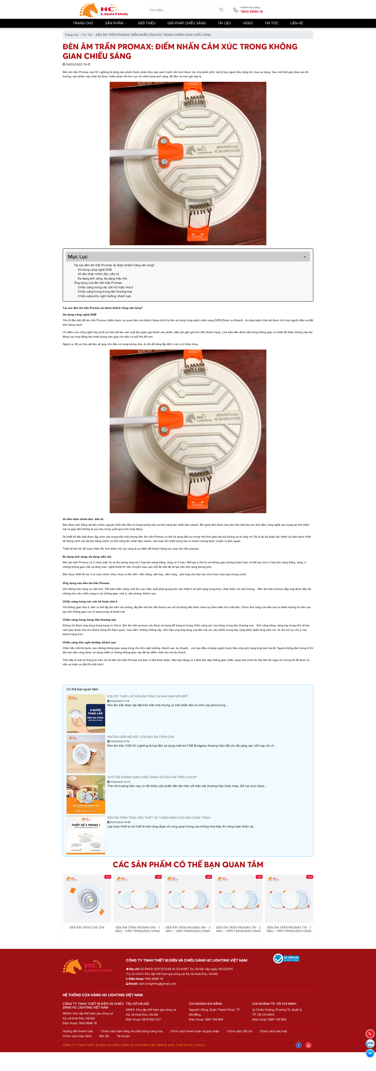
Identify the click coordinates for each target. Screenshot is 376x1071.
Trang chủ (83, 23)
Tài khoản (123, 1036)
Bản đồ (104, 1036)
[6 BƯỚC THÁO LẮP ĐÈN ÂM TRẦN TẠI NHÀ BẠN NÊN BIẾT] (85, 713)
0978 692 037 (151, 1019)
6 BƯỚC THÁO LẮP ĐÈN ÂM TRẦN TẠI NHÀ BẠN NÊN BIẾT (147, 696)
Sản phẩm (114, 23)
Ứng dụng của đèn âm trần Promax (98, 283)
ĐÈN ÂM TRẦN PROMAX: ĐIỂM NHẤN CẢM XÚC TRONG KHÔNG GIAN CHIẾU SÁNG (153, 35)
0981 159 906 (214, 1019)
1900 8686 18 (87, 1023)
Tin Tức (271, 23)
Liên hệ (296, 23)
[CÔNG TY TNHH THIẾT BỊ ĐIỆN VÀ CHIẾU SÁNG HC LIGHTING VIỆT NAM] (103, 10)
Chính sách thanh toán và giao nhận (194, 1031)
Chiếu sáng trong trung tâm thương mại (105, 291)
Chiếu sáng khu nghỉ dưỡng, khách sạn (104, 296)
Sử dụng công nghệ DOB (95, 269)
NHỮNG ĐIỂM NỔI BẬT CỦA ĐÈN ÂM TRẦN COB (140, 737)
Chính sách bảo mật (273, 1031)
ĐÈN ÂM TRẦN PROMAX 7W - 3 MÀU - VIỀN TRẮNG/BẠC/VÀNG (238, 929)
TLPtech (199, 1045)
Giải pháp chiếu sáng (186, 23)
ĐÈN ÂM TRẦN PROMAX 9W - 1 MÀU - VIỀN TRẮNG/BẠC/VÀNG (137, 929)
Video (248, 23)
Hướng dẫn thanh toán (78, 1031)
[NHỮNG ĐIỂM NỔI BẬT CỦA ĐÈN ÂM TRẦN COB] (85, 754)
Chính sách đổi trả (239, 1031)
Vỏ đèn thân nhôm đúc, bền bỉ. (99, 274)
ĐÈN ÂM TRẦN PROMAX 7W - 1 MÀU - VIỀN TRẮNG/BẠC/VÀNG (289, 929)
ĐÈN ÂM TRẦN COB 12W (87, 927)
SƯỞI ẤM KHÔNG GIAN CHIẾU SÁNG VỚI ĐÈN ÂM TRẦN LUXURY (152, 777)
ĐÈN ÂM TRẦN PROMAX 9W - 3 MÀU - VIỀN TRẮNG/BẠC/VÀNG (188, 929)
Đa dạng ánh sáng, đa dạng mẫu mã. (103, 278)
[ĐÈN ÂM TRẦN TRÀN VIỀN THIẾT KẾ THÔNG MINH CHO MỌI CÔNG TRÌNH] (85, 835)
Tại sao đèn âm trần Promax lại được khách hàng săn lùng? (114, 265)
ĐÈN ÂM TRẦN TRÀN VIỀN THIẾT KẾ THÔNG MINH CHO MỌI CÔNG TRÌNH (158, 817)
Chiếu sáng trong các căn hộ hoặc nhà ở (105, 287)
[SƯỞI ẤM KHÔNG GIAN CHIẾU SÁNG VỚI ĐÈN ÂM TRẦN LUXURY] (85, 794)
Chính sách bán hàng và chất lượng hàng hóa (132, 1031)
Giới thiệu (147, 23)
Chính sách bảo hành (77, 1036)
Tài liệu (224, 23)
